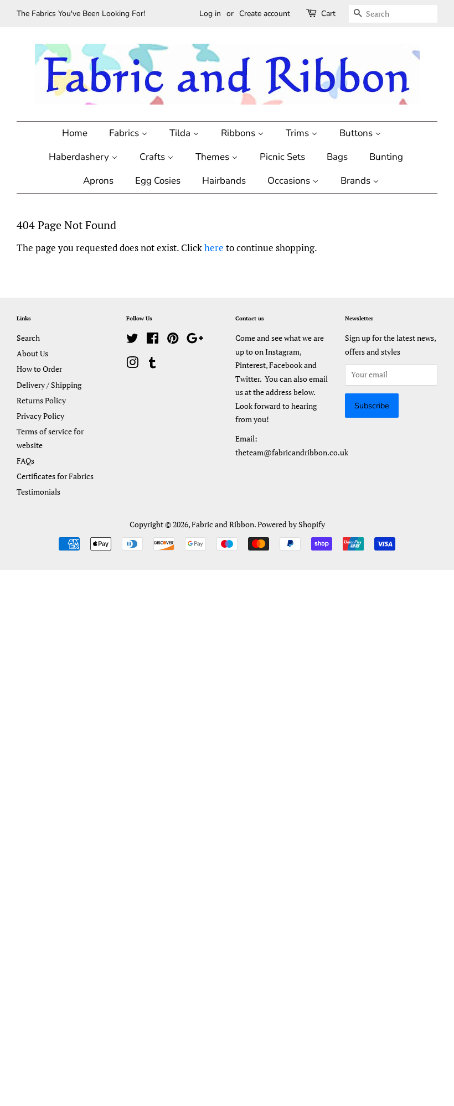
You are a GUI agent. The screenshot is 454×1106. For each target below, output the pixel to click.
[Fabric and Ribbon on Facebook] (152, 340)
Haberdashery (80, 156)
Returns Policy (41, 400)
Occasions (289, 180)
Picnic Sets (282, 156)
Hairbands (224, 180)
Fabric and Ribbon (223, 524)
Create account (264, 13)
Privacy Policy (40, 416)
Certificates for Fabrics (55, 476)
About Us (32, 353)
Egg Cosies (157, 180)
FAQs (25, 460)
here (214, 247)
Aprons (98, 180)
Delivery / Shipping (49, 385)
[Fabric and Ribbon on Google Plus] (195, 340)
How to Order (39, 369)
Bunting (386, 156)
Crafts (153, 156)
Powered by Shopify (291, 524)
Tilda (181, 133)
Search (28, 338)
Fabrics (125, 133)
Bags (337, 156)
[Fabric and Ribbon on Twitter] (132, 340)
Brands (357, 180)
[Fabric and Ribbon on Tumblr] (152, 364)
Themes (213, 156)
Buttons (357, 133)
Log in (210, 13)
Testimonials (38, 491)
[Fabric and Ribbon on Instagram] (132, 364)
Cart (328, 13)
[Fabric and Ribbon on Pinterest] (173, 340)
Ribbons (239, 133)
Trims (298, 133)
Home (74, 133)
